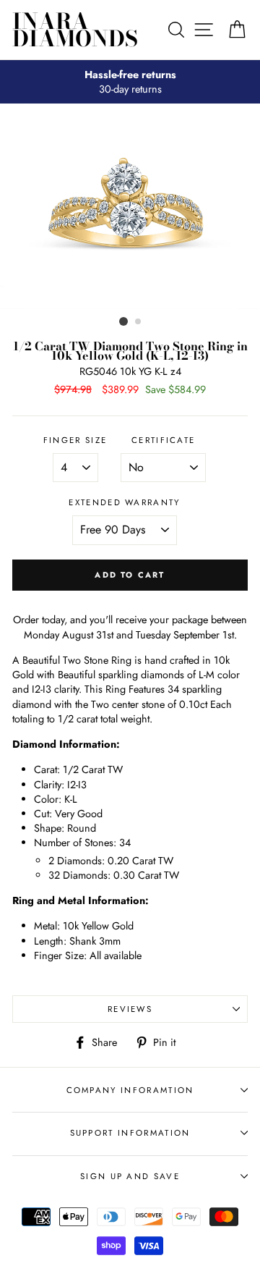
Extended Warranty (124, 502)
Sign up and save (130, 1176)
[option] (130, 81)
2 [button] (138, 322)
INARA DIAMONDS (75, 29)
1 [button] (123, 321)
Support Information (130, 1133)
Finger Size (75, 440)
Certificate (163, 440)
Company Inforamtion (130, 1090)
